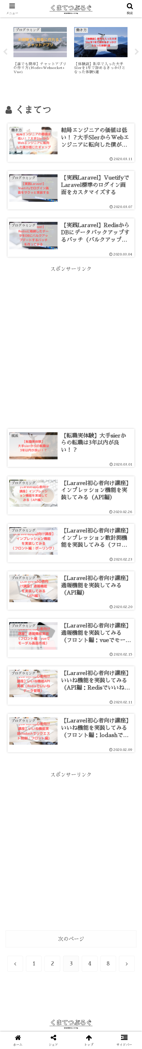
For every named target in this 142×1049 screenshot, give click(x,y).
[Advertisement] (71, 345)
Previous (5, 52)
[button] (128, 879)
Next (136, 52)
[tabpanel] (40, 51)
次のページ (71, 939)
